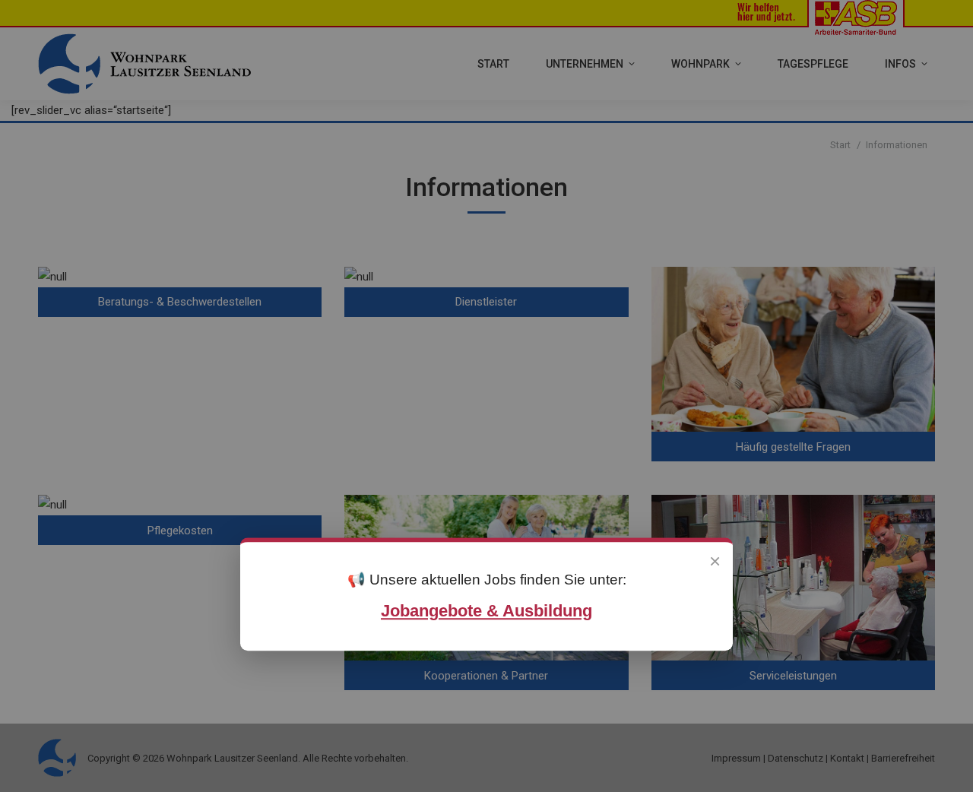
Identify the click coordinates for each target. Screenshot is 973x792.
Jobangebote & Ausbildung (486, 610)
